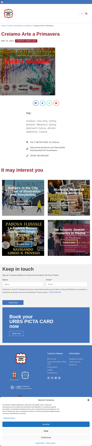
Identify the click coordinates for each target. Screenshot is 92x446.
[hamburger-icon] (81, 13)
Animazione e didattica (23, 26)
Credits (50, 370)
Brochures (73, 365)
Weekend (42, 124)
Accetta (46, 424)
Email (48, 280)
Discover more (23, 204)
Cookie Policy (40, 443)
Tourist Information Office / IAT (56, 363)
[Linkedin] (59, 378)
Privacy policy (50, 443)
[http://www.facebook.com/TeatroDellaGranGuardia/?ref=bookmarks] (27, 149)
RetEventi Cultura (36, 128)
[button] (88, 400)
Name (5, 280)
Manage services (9, 418)
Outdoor (30, 121)
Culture (43, 131)
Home (3, 26)
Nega (46, 431)
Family (52, 121)
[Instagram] (48, 378)
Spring (52, 124)
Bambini (30, 124)
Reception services (76, 359)
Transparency (52, 373)
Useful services (75, 362)
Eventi (10, 26)
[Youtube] (55, 378)
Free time (42, 121)
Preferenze (46, 437)
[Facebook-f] (52, 378)
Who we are (51, 359)
